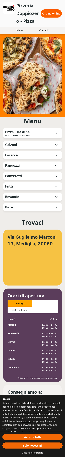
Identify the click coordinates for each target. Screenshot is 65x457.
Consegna (20, 303)
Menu (19, 30)
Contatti (44, 30)
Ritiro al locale (20, 310)
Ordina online (51, 13)
